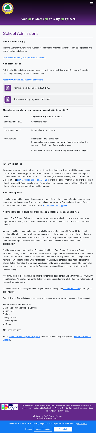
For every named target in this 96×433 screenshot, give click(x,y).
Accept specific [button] (43, 429)
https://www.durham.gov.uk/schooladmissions (23, 79)
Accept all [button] (63, 429)
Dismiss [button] (28, 429)
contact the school (71, 288)
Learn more (82, 424)
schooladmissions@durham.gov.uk (24, 336)
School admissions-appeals (55, 205)
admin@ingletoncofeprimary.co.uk (32, 179)
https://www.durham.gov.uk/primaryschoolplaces (24, 57)
